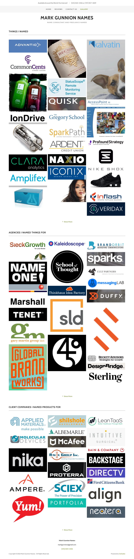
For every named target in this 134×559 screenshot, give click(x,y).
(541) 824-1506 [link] (76, 3)
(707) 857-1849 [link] (90, 3)
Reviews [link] (58, 9)
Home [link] (48, 9)
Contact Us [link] (71, 9)
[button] (67, 221)
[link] (67, 19)
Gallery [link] (84, 9)
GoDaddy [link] (122, 554)
